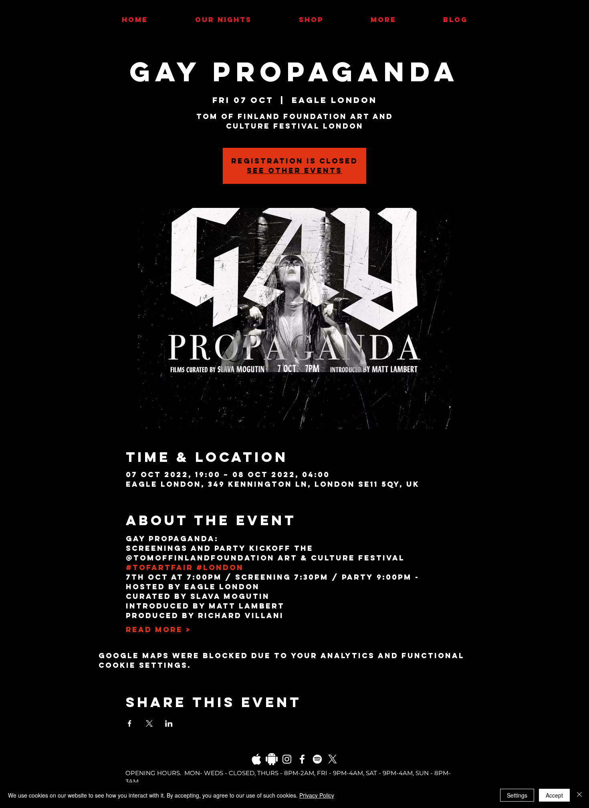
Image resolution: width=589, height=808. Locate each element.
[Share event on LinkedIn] (169, 723)
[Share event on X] (149, 723)
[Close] (579, 795)
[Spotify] (317, 759)
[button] (383, 19)
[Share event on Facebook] (129, 723)
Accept (554, 795)
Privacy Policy (316, 795)
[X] (333, 759)
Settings (517, 795)
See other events (294, 170)
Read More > (158, 629)
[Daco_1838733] (272, 759)
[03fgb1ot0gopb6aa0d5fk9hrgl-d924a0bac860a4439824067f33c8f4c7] (256, 759)
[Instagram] (287, 759)
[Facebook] (302, 759)
